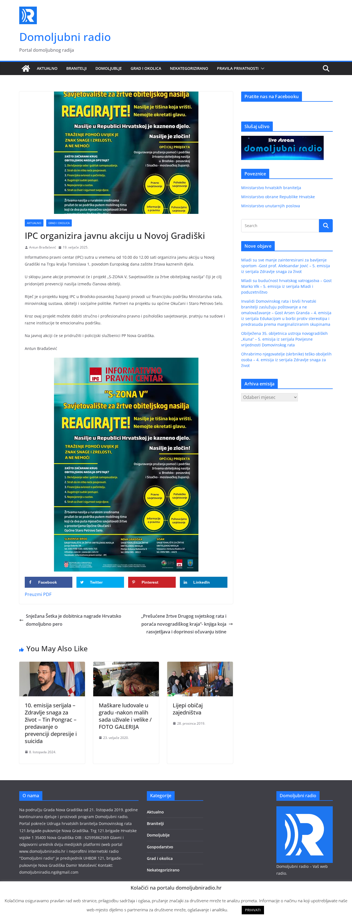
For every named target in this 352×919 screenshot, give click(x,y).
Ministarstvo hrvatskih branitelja (271, 187)
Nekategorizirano (189, 68)
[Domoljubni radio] (25, 68)
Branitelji (76, 68)
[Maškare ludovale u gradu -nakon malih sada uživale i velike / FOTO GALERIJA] (126, 666)
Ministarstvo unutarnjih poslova (270, 205)
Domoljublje (108, 68)
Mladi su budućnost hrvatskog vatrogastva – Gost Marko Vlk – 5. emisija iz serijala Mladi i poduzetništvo (286, 286)
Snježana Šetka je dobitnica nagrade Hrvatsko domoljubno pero (73, 620)
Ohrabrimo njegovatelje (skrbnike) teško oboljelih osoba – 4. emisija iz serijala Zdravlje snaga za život (286, 359)
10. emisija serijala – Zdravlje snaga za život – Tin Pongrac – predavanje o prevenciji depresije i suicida (51, 723)
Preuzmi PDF (38, 594)
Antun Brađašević (42, 247)
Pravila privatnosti (237, 68)
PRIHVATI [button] (253, 909)
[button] (261, 68)
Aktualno (47, 68)
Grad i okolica (146, 68)
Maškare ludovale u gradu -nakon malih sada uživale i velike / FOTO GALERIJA (125, 716)
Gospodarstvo (160, 846)
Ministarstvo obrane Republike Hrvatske (278, 196)
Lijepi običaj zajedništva (188, 709)
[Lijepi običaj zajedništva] (200, 666)
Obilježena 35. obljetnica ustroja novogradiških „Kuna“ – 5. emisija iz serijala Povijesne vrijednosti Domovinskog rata (284, 339)
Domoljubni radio (65, 36)
